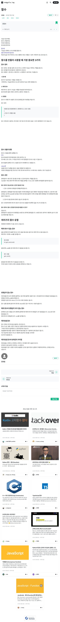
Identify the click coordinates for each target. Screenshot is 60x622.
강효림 (2, 15)
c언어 (3, 18)
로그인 (56, 2)
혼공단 (17, 18)
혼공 (8, 18)
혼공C (12, 18)
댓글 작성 (54, 399)
